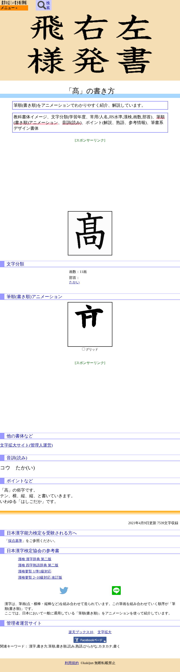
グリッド (92, 349)
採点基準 (15, 541)
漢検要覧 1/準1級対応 (34, 571)
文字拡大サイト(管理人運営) (26, 445)
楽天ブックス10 (80, 632)
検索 (48, 5)
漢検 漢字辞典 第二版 (34, 559)
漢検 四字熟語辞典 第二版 (38, 565)
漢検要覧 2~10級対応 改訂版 (40, 577)
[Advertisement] (90, 174)
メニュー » (9, 8)
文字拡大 (104, 632)
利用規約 (72, 663)
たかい (74, 282)
